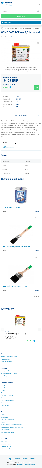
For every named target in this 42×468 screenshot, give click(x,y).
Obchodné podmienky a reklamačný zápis (12, 427)
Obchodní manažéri (6, 446)
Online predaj (4, 398)
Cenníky (3, 385)
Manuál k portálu (5, 376)
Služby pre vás (5, 405)
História (3, 414)
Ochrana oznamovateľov (7, 432)
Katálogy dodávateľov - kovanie (9, 371)
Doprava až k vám (6, 403)
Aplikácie (3, 393)
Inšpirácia (17, 458)
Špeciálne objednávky (7, 395)
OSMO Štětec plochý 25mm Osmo (16, 247)
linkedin (32, 458)
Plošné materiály (5, 359)
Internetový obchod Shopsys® (26, 464)
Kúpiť (36, 87)
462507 (37, 290)
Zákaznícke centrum (6, 444)
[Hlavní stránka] (3, 28)
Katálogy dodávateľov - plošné (9, 373)
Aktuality (9, 458)
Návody (3, 388)
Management (4, 417)
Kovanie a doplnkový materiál (9, 356)
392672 (37, 211)
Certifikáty (3, 390)
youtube (9, 460)
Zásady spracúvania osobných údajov (11, 424)
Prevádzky (4, 441)
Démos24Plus (21, 16)
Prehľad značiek (5, 429)
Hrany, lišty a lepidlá (12, 28)
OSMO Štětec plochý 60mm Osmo (16, 286)
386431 (37, 251)
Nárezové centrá (5, 449)
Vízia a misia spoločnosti (7, 419)
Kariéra (3, 422)
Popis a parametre (21, 115)
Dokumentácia (9, 147)
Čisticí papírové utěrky (12, 207)
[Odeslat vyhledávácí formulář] (37, 10)
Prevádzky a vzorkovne (7, 400)
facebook (25, 458)
